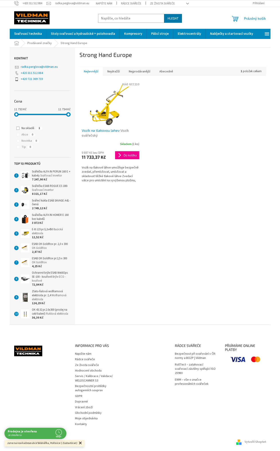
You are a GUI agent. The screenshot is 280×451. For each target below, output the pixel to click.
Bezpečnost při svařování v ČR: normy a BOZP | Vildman (195, 356)
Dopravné (81, 401)
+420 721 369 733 (32, 79)
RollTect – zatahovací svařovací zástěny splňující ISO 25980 (195, 369)
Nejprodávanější (139, 71)
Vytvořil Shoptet (255, 442)
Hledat (173, 18)
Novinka (29, 141)
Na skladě (30, 128)
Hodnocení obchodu (88, 370)
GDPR (78, 396)
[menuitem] (28, 34)
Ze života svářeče (162, 4)
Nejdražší (113, 71)
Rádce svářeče (131, 4)
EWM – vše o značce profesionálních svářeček (192, 382)
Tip (26, 147)
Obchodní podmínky (88, 413)
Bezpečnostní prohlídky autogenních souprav (90, 388)
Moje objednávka (86, 418)
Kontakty (81, 424)
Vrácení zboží (84, 407)
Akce (27, 134)
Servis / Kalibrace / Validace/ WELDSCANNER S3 (94, 378)
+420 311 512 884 (32, 73)
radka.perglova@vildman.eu (39, 67)
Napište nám (104, 4)
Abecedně (166, 71)
